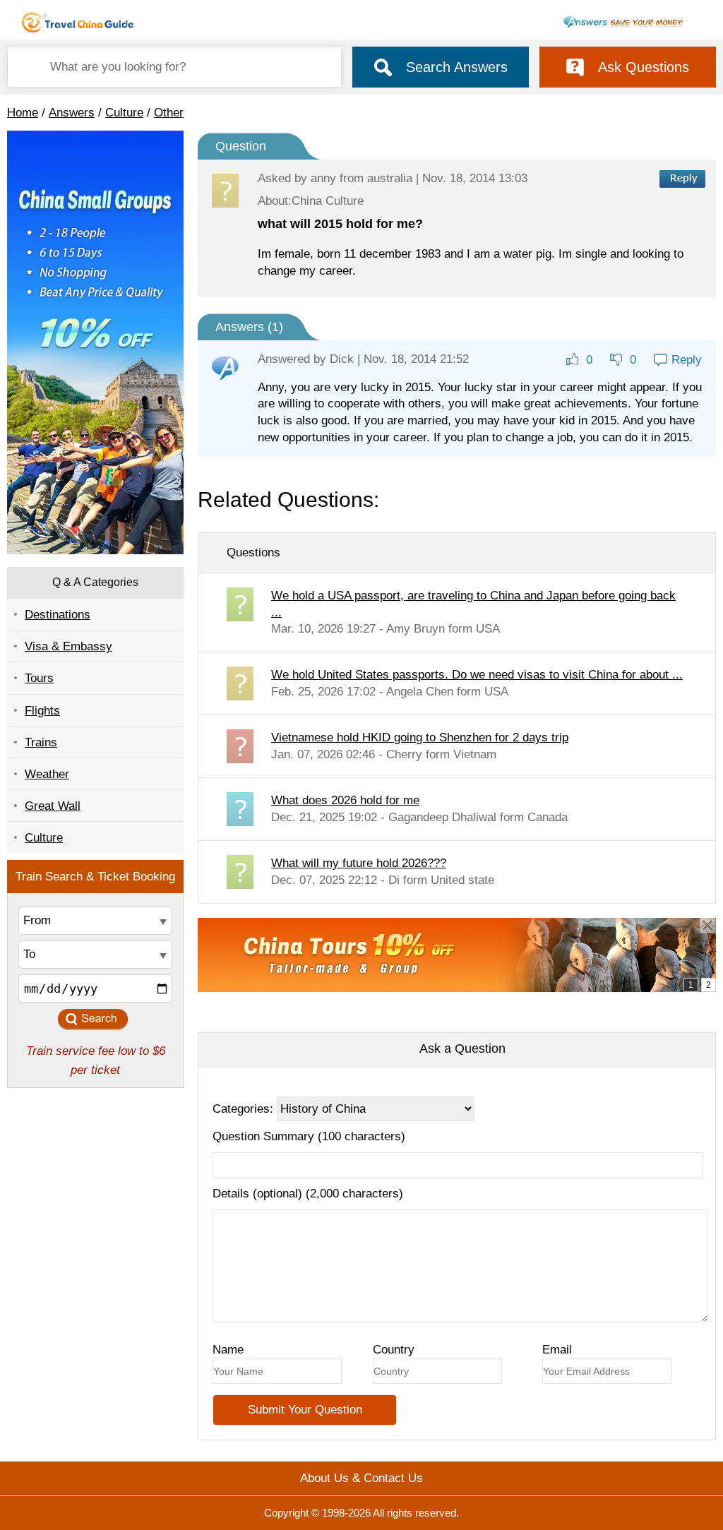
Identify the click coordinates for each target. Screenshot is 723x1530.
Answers (72, 112)
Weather (47, 774)
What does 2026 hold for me (345, 800)
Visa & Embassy (68, 646)
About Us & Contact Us (361, 1478)
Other (169, 112)
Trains (41, 742)
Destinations (57, 614)
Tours (39, 678)
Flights (42, 710)
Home (22, 112)
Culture (124, 112)
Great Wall (52, 806)
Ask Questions (643, 67)
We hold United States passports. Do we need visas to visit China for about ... (477, 674)
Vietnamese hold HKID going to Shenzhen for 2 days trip (419, 737)
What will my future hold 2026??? (358, 863)
